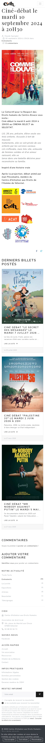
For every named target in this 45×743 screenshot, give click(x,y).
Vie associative (8, 652)
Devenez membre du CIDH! (13, 682)
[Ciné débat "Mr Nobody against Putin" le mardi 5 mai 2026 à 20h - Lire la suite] (22, 472)
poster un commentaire (28, 546)
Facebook (6, 639)
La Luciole (22, 583)
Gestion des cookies (10, 679)
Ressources (6, 656)
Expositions (22, 588)
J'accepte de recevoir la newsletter (19, 700)
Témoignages (22, 600)
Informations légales (10, 672)
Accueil (5, 649)
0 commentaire (12, 43)
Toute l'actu (7, 575)
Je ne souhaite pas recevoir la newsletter (22, 703)
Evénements (7, 41)
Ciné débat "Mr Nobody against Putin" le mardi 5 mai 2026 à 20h (21, 508)
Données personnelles (11, 676)
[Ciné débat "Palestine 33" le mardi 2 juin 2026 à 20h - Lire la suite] (22, 384)
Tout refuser (23, 739)
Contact (5, 662)
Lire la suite (9, 344)
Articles (22, 592)
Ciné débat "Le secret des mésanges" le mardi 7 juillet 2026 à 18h (22, 331)
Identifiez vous (8, 563)
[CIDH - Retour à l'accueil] (9, 4)
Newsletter (22, 596)
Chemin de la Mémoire (11, 659)
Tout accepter (9, 739)
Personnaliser (37, 739)
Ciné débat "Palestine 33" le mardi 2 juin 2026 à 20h (22, 418)
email (32, 718)
